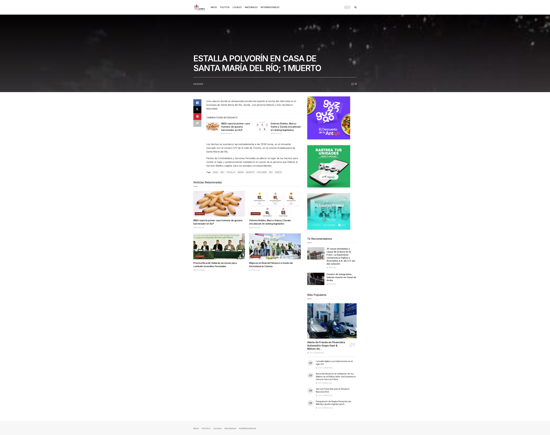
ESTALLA (231, 172)
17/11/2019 (332, 268)
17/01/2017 (332, 284)
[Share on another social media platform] (197, 123)
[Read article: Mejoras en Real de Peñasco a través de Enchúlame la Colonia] (275, 246)
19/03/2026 (227, 133)
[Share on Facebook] (197, 102)
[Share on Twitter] (197, 109)
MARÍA (240, 172)
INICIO (214, 7)
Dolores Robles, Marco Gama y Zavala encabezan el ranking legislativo (286, 126)
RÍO (270, 172)
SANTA (278, 172)
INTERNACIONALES (270, 7)
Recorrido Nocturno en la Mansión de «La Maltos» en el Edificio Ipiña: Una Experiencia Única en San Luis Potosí (335, 376)
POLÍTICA (224, 7)
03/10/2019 (198, 84)
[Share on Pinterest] (197, 116)
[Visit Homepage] (200, 7)
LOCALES (237, 7)
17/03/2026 (255, 270)
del (222, 172)
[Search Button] (355, 7)
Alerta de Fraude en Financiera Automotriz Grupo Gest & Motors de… (326, 345)
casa (215, 172)
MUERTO (250, 172)
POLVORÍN (262, 172)
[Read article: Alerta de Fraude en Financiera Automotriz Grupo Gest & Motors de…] (332, 321)
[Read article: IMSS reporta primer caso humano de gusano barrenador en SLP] (212, 126)
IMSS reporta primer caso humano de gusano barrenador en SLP (235, 126)
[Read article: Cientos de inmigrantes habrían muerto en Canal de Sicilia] (315, 279)
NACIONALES (251, 7)
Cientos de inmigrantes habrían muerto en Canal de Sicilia (341, 277)
